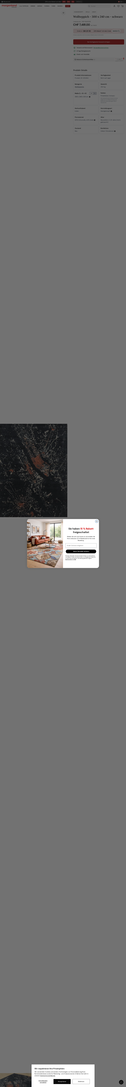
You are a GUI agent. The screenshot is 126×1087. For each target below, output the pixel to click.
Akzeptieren (62, 1081)
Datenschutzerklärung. (47, 1076)
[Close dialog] (96, 521)
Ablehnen (81, 1081)
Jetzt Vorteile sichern (81, 551)
